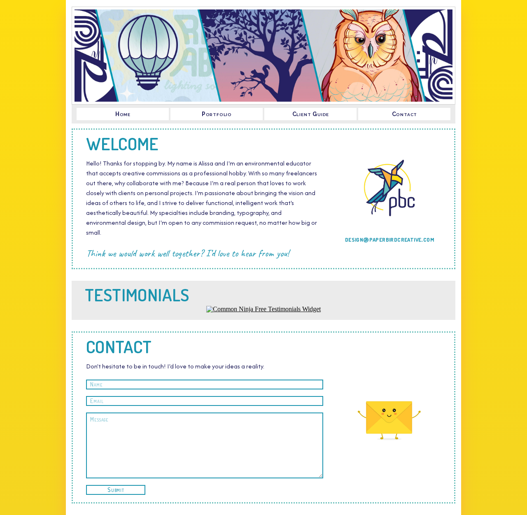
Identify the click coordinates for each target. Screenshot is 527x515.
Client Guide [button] (310, 114)
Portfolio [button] (217, 114)
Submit (115, 489)
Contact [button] (404, 114)
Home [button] (123, 114)
